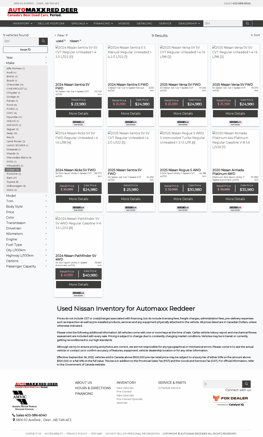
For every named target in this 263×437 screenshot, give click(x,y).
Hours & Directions (93, 388)
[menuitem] (26, 68)
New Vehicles (125, 387)
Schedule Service (169, 387)
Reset (24, 49)
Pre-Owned (124, 391)
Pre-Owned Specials (129, 399)
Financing (84, 394)
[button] (22, 23)
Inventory (126, 383)
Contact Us (33, 433)
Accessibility (54, 433)
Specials (122, 402)
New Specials (125, 395)
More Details (78, 113)
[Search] (247, 23)
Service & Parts (172, 383)
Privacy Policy (77, 433)
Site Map (97, 433)
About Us (83, 383)
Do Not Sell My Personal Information (133, 433)
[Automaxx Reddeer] (43, 12)
